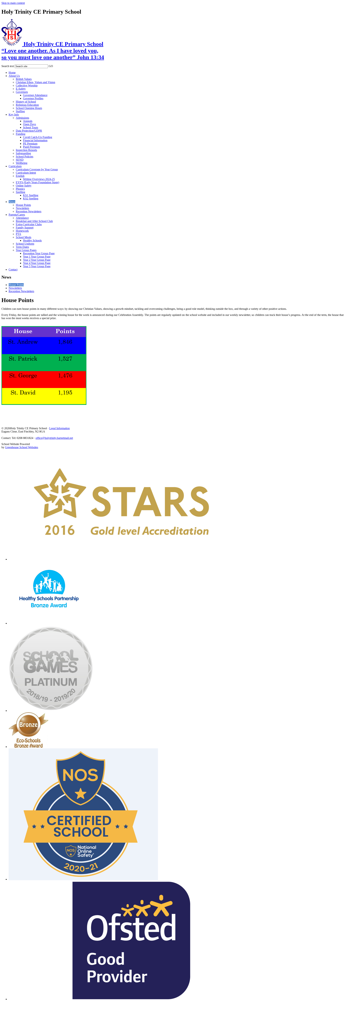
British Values (24, 79)
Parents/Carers (17, 214)
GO (51, 66)
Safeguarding (23, 153)
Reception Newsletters (28, 211)
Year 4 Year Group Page (36, 263)
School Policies (24, 156)
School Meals (23, 237)
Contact (13, 269)
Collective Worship (27, 85)
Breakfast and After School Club (34, 221)
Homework (22, 230)
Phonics (20, 188)
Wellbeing (21, 162)
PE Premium (30, 143)
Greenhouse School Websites (21, 447)
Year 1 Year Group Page (36, 256)
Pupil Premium (31, 146)
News (12, 201)
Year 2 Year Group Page (36, 259)
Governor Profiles (33, 98)
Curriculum (15, 166)
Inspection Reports (26, 150)
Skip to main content (13, 2)
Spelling (20, 192)
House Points (23, 204)
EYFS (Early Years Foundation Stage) (37, 182)
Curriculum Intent (26, 172)
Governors (22, 91)
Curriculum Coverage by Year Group (37, 169)
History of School (26, 101)
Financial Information (35, 140)
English (20, 175)
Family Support (24, 227)
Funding (20, 133)
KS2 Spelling (30, 198)
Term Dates (22, 246)
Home (12, 72)
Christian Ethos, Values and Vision (35, 82)
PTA (18, 234)
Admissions (22, 117)
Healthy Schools (32, 240)
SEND (20, 159)
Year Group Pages (26, 250)
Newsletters (22, 208)
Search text (7, 66)
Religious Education (27, 104)
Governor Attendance (35, 95)
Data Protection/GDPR (29, 130)
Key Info (14, 114)
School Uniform (25, 243)
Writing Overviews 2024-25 (39, 179)
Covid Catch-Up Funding (37, 137)
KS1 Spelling (30, 195)
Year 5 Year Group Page (36, 266)
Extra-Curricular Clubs (29, 224)
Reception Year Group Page (39, 253)
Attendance (22, 217)
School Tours (30, 127)
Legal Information (59, 428)
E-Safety (21, 88)
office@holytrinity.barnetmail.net (54, 437)
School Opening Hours (29, 108)
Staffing (20, 111)
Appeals (27, 121)
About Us (14, 75)
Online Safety (23, 185)
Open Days (29, 124)
